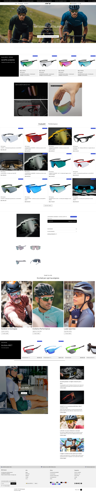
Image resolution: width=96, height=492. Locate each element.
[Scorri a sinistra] (1, 349)
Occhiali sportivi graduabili (54, 472)
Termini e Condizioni (7, 485)
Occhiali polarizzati (53, 477)
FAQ (75, 478)
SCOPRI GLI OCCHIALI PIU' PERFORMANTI (48, 36)
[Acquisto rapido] (36, 67)
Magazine (27, 475)
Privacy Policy (76, 475)
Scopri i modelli (68, 333)
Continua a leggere (63, 387)
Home (27, 472)
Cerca (27, 478)
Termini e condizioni (77, 472)
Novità (51, 478)
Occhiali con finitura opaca (54, 475)
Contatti (27, 477)
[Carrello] (80, 3)
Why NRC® (26, 3)
